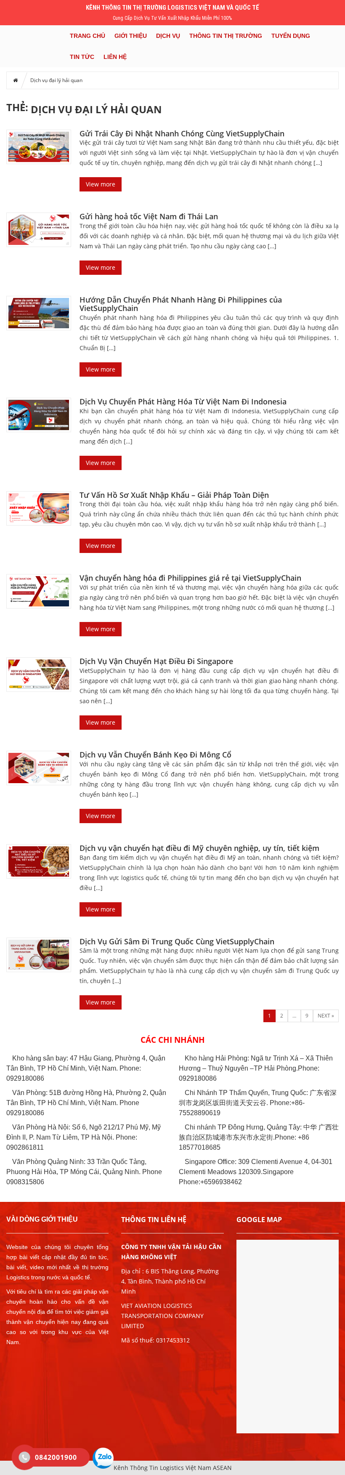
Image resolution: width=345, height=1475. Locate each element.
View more (100, 184)
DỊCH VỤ (168, 35)
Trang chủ (87, 35)
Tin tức (82, 56)
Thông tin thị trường (225, 35)
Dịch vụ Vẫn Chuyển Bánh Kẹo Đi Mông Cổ (155, 754)
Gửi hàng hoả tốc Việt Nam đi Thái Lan (149, 216)
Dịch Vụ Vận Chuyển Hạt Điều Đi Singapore (156, 661)
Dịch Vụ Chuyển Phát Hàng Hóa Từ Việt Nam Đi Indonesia (183, 401)
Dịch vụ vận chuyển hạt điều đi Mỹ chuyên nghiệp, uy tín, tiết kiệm (199, 848)
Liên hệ (115, 56)
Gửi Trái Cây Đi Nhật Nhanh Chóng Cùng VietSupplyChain (182, 133)
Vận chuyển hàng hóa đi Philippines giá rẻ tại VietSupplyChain (190, 578)
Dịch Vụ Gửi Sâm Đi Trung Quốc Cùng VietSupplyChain (177, 941)
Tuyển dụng (290, 35)
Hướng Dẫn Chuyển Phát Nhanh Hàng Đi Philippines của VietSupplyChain (181, 304)
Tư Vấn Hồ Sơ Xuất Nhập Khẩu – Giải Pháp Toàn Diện (174, 495)
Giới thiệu (130, 35)
